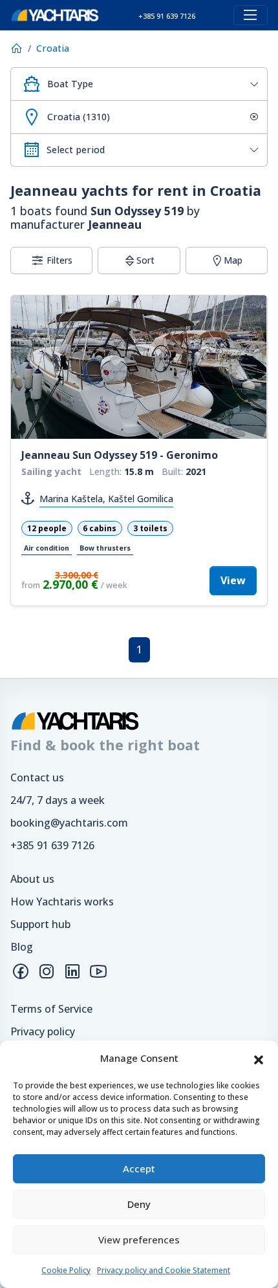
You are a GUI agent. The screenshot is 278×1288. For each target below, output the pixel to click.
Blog (21, 947)
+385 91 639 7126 (52, 845)
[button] (258, 1058)
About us (32, 879)
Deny (139, 1204)
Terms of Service (51, 1009)
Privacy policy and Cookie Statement (163, 1270)
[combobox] (139, 84)
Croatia (52, 48)
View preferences (139, 1239)
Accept (139, 1168)
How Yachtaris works (62, 901)
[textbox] (152, 84)
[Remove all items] (252, 117)
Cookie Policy (66, 1270)
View (233, 580)
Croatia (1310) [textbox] (78, 117)
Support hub (40, 924)
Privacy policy (42, 1031)
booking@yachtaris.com (69, 823)
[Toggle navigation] (250, 15)
